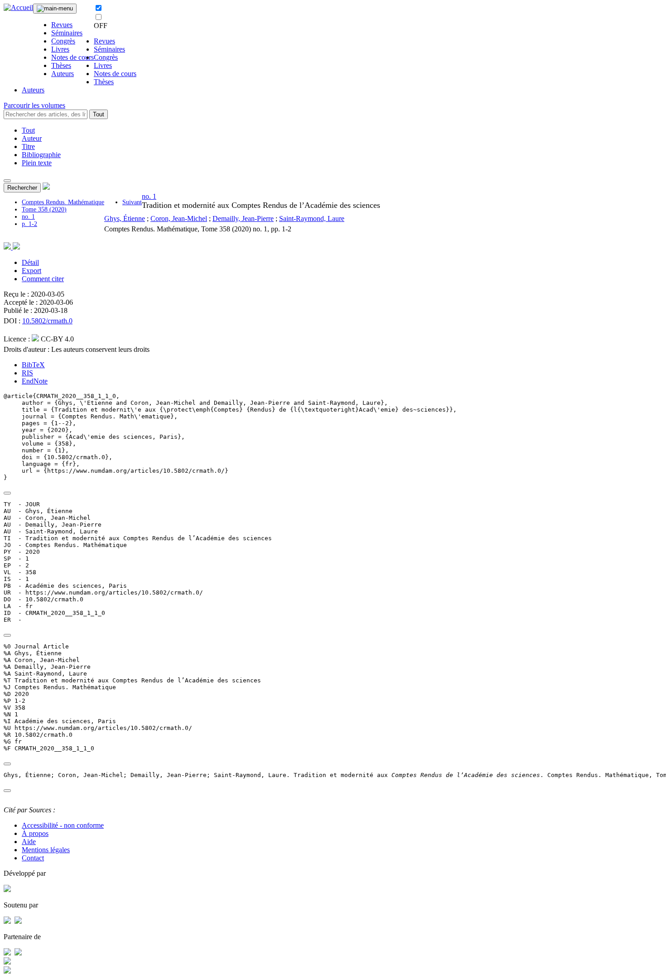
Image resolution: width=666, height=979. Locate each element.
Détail (30, 262)
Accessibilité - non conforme (63, 825)
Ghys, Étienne (124, 218)
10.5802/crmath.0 (47, 321)
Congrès (63, 41)
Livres (60, 49)
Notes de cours (72, 57)
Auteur (32, 138)
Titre (28, 146)
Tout (98, 114)
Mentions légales (46, 850)
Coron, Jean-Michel (178, 218)
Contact (33, 858)
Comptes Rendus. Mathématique (63, 202)
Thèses (61, 65)
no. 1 (28, 216)
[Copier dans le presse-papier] (7, 493)
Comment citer (43, 279)
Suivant (132, 202)
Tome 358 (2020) (44, 209)
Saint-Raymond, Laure (311, 218)
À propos (35, 833)
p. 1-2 (29, 224)
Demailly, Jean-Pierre (243, 218)
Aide (29, 841)
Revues (61, 25)
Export (31, 270)
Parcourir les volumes (34, 105)
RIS (27, 373)
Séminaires (66, 33)
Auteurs (62, 73)
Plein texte (37, 163)
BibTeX (33, 365)
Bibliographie (41, 154)
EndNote (35, 381)
